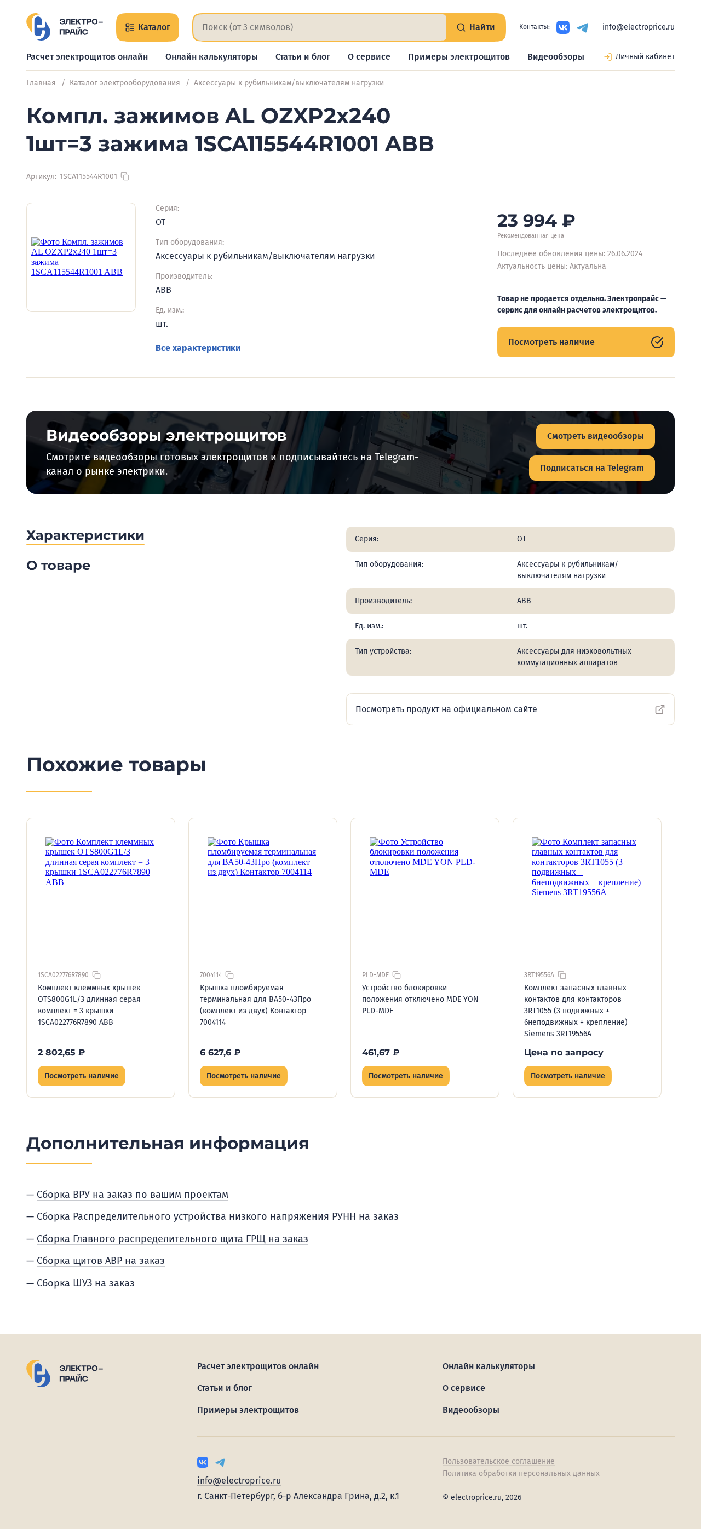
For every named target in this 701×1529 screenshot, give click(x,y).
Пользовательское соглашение (499, 1461)
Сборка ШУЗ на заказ (86, 1283)
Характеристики (85, 535)
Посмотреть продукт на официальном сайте (446, 709)
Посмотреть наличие (551, 342)
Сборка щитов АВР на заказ (101, 1261)
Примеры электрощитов (459, 56)
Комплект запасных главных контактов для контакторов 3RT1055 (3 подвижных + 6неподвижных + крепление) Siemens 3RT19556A (576, 1010)
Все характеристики (198, 348)
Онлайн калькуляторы (211, 56)
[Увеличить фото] (81, 257)
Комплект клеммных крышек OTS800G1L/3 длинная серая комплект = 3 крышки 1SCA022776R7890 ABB (89, 1005)
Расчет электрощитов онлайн (87, 56)
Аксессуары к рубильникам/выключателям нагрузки (289, 83)
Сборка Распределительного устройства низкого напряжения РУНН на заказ (218, 1216)
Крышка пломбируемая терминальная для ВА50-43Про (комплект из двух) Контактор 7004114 (255, 1005)
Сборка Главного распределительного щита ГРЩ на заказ (172, 1239)
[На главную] (64, 27)
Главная (41, 83)
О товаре (58, 565)
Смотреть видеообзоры (595, 436)
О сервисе (369, 56)
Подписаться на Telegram (592, 468)
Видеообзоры (555, 56)
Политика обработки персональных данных (521, 1473)
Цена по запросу (564, 1052)
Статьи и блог (302, 56)
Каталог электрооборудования (125, 83)
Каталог (154, 27)
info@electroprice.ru (638, 27)
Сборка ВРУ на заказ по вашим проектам (132, 1194)
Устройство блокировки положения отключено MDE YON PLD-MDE (420, 999)
